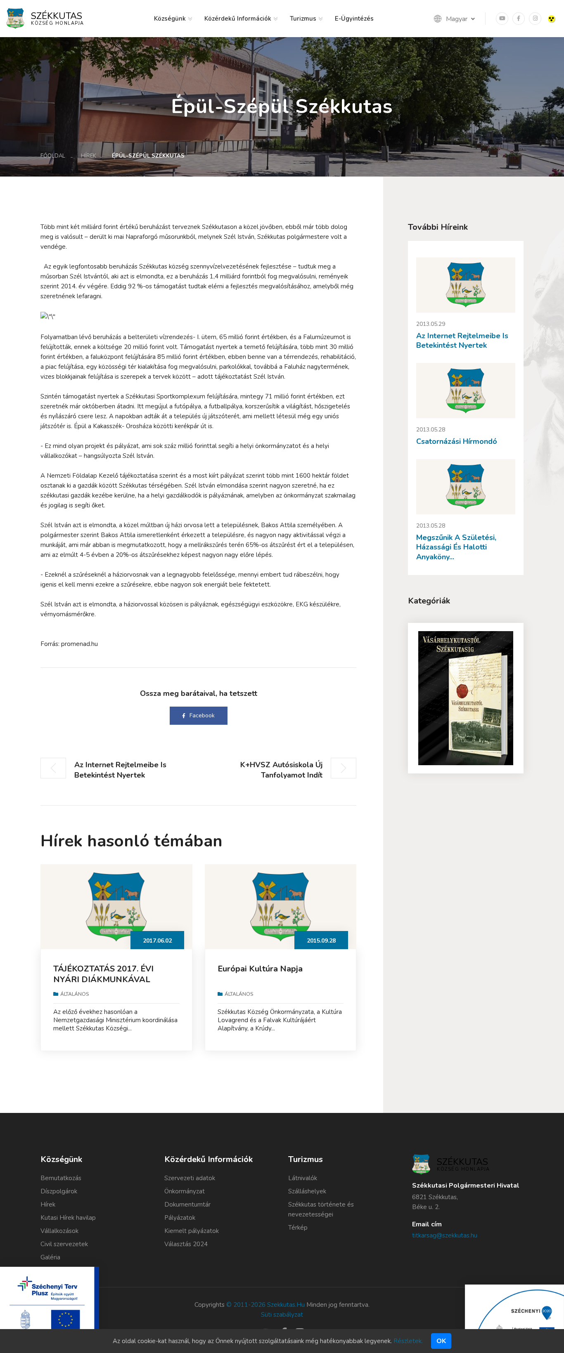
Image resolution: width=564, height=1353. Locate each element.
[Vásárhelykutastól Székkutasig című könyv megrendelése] (465, 698)
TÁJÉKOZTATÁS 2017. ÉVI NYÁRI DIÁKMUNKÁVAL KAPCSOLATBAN (103, 979)
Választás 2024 (186, 1244)
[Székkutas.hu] (15, 18)
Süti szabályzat (282, 1315)
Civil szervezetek (64, 1244)
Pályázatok (179, 1218)
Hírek (88, 156)
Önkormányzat (184, 1191)
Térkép (298, 1227)
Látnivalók (302, 1178)
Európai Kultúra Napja (260, 968)
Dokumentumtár (187, 1204)
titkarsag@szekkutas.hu (444, 1235)
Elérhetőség (172, 56)
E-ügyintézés (354, 18)
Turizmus (303, 18)
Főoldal (52, 156)
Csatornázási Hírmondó (456, 441)
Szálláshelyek (307, 1191)
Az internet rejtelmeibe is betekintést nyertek (462, 340)
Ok (441, 1341)
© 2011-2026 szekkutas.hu (265, 1305)
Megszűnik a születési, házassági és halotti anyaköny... (456, 547)
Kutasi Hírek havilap (68, 1218)
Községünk (170, 18)
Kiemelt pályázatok (191, 1231)
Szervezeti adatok (189, 1178)
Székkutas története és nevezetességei (321, 1209)
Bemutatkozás (60, 1178)
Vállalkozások (59, 1231)
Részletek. (408, 1341)
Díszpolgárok (58, 1191)
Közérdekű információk (237, 18)
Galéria (50, 1257)
